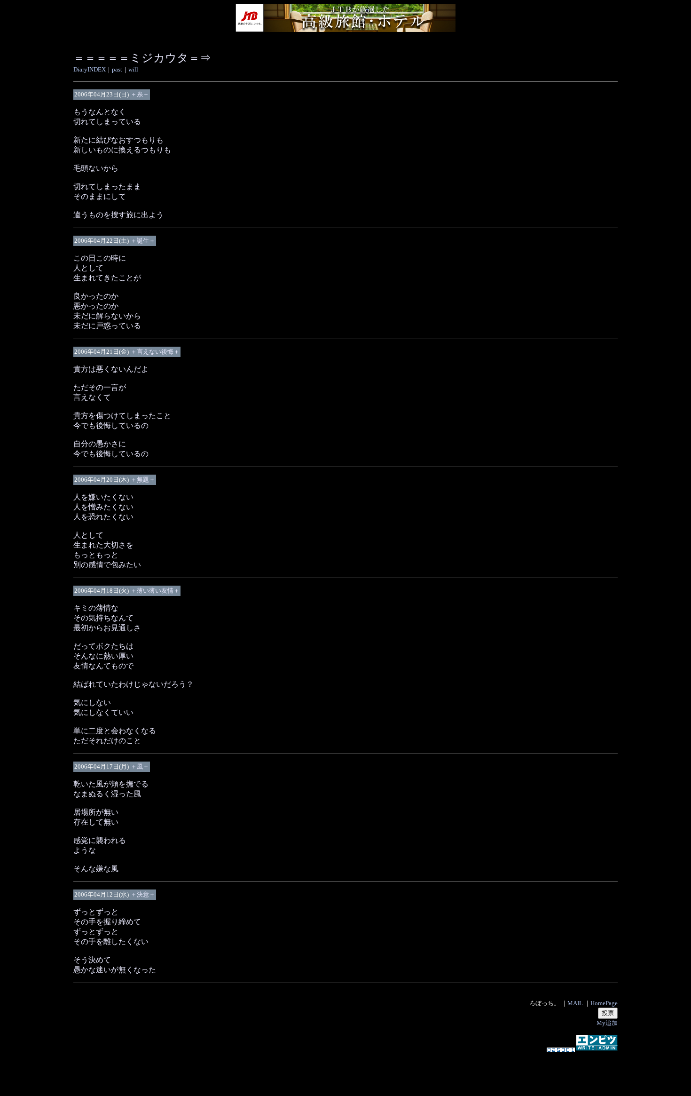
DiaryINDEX (89, 69)
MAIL (575, 1003)
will (133, 69)
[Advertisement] (345, 1070)
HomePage (604, 1003)
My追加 (607, 1022)
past (117, 69)
